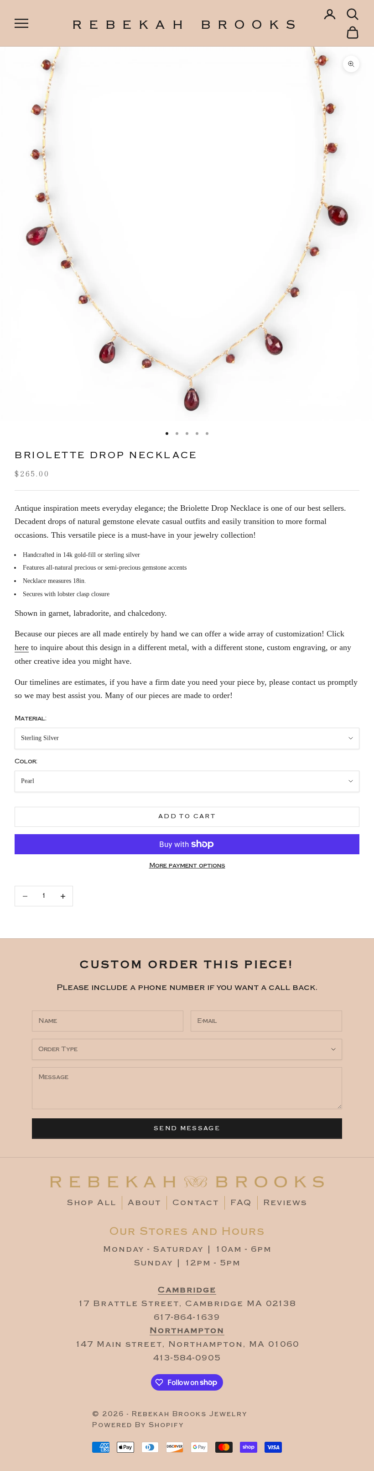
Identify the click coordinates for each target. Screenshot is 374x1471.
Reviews (285, 1202)
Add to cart (187, 816)
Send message (187, 1128)
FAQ (241, 1202)
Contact (195, 1202)
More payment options (187, 865)
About (144, 1202)
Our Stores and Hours (187, 1231)
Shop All (91, 1202)
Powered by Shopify (138, 1425)
